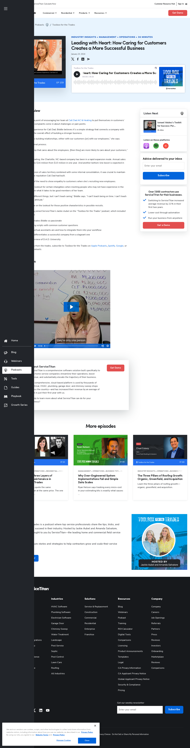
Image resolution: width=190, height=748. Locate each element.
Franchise (89, 634)
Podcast (122, 617)
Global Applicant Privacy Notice (134, 679)
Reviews (155, 640)
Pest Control (57, 656)
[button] (72, 59)
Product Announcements (130, 651)
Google (120, 245)
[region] (51, 734)
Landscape (56, 640)
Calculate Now (50, 4)
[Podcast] (146, 146)
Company (156, 606)
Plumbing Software (61, 612)
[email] (88, 59)
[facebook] (78, 59)
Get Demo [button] (177, 13)
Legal (121, 662)
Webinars (123, 612)
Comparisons (124, 640)
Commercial (91, 617)
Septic (54, 651)
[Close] (95, 726)
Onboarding (157, 651)
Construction (91, 612)
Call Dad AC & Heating (80, 120)
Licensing (122, 645)
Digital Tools (124, 634)
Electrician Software (61, 617)
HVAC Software (59, 606)
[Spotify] (156, 146)
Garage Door (57, 623)
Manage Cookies (63, 740)
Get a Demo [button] (163, 225)
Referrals (156, 623)
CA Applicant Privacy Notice (132, 673)
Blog (120, 606)
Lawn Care (56, 662)
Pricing (121, 690)
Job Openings (158, 617)
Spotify (111, 245)
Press (154, 634)
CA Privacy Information (129, 668)
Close (87, 740)
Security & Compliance (129, 684)
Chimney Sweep (59, 628)
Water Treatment (60, 634)
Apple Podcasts (99, 245)
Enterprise (90, 628)
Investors (156, 645)
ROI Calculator (125, 628)
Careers (155, 612)
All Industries (58, 673)
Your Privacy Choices (102, 734)
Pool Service (57, 645)
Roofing (55, 668)
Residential (90, 623)
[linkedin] (82, 59)
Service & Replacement (96, 606)
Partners (155, 628)
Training (122, 623)
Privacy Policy (87, 732)
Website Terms (42, 735)
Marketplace (157, 656)
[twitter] (72, 59)
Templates (123, 656)
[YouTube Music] (166, 146)
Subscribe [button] (163, 175)
